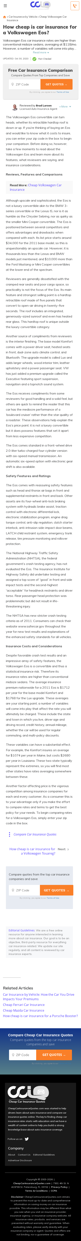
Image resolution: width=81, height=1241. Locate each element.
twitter (27, 1139)
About (11, 1154)
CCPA (54, 1190)
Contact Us (24, 1154)
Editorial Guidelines (22, 930)
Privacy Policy (59, 1187)
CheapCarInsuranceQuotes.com (31, 1183)
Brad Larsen (44, 105)
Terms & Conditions (36, 1190)
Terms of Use (63, 92)
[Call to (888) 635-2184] (75, 5)
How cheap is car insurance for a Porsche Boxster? (40, 1016)
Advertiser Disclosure (20, 1160)
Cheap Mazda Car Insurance (23, 1010)
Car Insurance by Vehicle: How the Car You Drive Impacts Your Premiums (38, 996)
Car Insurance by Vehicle (23, 16)
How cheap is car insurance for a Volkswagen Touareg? (32, 851)
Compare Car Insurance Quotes (35, 834)
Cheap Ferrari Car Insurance (24, 1005)
